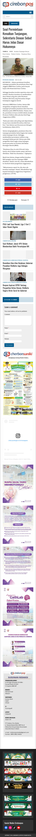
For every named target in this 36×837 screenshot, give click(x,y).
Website (6, 339)
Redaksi (11, 80)
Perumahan (6, 56)
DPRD (11, 51)
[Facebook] (6, 827)
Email (6, 333)
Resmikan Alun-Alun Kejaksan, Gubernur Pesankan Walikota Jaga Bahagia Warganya (18, 265)
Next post (24, 200)
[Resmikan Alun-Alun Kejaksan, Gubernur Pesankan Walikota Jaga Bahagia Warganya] (18, 258)
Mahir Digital (28, 835)
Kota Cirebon (6, 54)
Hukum (13, 282)
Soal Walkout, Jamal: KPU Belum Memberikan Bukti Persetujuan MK (16, 245)
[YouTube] (18, 827)
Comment (7, 314)
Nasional (25, 260)
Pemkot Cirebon (15, 54)
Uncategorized (7, 221)
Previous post (13, 200)
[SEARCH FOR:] (18, 16)
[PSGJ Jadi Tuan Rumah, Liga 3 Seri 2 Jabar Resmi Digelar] (18, 219)
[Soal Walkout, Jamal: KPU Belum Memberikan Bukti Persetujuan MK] (18, 238)
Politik (13, 241)
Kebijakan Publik (16, 260)
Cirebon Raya (7, 241)
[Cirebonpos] (18, 5)
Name (6, 328)
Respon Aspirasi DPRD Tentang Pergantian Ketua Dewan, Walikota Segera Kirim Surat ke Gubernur (16, 288)
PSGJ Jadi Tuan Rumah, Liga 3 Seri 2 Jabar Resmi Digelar (16, 225)
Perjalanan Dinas (26, 54)
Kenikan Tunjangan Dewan (21, 51)
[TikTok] (14, 827)
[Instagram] (10, 827)
